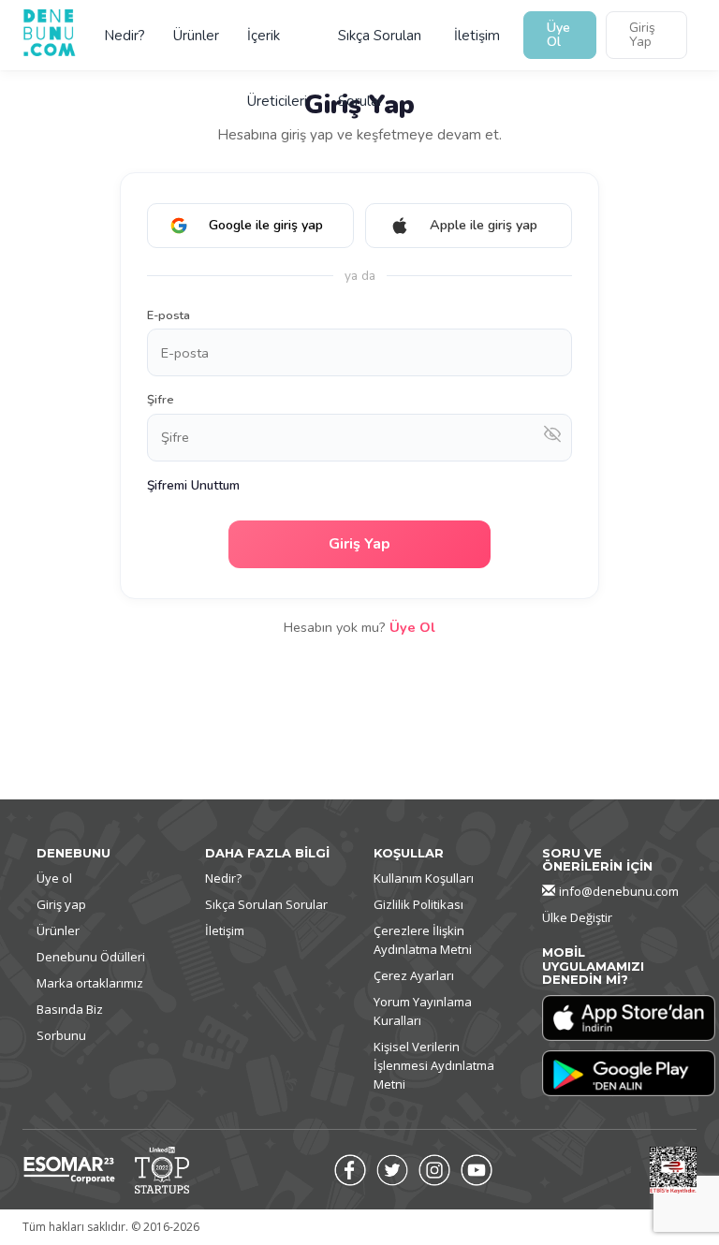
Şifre (160, 399)
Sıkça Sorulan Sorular (379, 47)
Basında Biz (70, 1009)
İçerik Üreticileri (277, 47)
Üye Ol (558, 35)
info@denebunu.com (619, 891)
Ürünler (196, 35)
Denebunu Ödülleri (91, 956)
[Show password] (552, 437)
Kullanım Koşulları (424, 878)
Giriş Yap (642, 35)
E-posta (168, 315)
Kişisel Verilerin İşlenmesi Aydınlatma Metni (434, 1065)
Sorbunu (61, 1035)
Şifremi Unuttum (193, 485)
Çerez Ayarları (414, 975)
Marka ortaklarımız (90, 982)
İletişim (477, 35)
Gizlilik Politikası (418, 904)
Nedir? (124, 35)
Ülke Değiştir (577, 917)
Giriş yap (61, 904)
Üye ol (54, 878)
